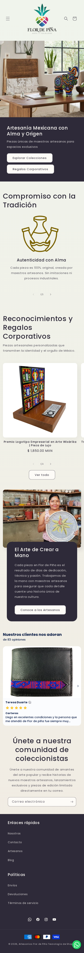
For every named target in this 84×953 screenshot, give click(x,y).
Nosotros (14, 833)
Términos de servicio (23, 903)
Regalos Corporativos (30, 169)
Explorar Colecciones (30, 158)
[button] (8, 18)
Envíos (12, 885)
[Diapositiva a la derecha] (50, 294)
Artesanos (15, 851)
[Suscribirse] (71, 801)
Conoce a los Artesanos (40, 610)
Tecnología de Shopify (62, 944)
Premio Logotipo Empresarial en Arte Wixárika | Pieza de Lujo (40, 443)
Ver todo (42, 475)
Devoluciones (18, 894)
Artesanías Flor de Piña (33, 944)
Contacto (15, 842)
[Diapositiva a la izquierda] (33, 294)
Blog (11, 860)
